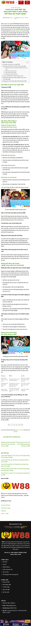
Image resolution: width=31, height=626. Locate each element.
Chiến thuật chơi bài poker (10, 72)
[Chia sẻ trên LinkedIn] (22, 425)
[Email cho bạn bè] (17, 425)
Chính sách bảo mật (7, 569)
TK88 (12, 552)
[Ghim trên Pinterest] (19, 425)
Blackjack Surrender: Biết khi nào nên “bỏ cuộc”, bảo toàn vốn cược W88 (8, 444)
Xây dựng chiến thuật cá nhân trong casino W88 (14, 66)
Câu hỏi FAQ (6, 572)
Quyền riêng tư (6, 567)
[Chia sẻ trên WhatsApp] (9, 425)
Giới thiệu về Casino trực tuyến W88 (11, 64)
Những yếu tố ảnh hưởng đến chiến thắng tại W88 (15, 81)
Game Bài (3, 511)
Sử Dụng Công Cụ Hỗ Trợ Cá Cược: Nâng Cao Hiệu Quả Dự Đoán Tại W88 (23, 444)
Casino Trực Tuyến (15, 7)
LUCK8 (19, 554)
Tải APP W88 (6, 587)
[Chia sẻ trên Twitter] (14, 425)
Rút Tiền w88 (6, 592)
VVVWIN (20, 552)
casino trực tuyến (20, 31)
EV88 (15, 554)
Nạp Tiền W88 (6, 589)
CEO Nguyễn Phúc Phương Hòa (10, 574)
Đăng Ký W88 (6, 582)
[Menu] (16, 2)
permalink (15, 431)
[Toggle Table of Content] (26, 62)
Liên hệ (4, 564)
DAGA (11, 554)
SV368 (24, 552)
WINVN (16, 552)
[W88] (7, 2)
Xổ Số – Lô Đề (4, 513)
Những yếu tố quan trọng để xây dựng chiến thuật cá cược (16, 68)
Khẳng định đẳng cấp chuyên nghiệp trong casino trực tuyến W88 (14, 78)
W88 (6, 216)
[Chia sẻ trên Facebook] (11, 425)
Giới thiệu (5, 562)
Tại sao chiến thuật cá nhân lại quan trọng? (13, 75)
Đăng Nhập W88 (7, 584)
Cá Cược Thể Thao (5, 505)
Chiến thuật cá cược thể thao (11, 74)
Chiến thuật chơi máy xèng (10, 70)
